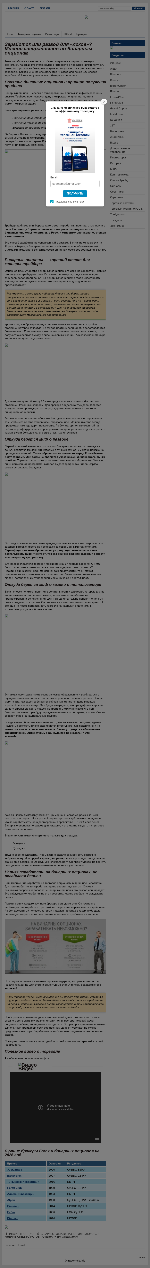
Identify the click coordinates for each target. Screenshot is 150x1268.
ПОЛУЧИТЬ (75, 193)
